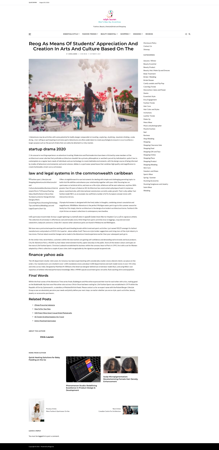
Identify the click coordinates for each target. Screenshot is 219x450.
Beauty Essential (108, 34)
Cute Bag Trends (149, 87)
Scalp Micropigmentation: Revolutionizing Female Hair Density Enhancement (120, 379)
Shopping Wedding (150, 165)
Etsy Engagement (150, 100)
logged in (41, 436)
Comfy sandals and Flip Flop (153, 83)
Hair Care (147, 106)
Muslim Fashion (149, 129)
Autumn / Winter (149, 61)
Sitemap (146, 49)
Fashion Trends (89, 34)
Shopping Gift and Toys (151, 152)
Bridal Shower (148, 80)
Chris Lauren (72, 54)
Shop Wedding (148, 139)
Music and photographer (152, 126)
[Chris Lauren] (33, 340)
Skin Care (147, 168)
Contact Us (147, 46)
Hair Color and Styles (151, 109)
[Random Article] (186, 34)
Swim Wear (147, 187)
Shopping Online (149, 155)
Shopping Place (149, 158)
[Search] (189, 34)
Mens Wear (147, 122)
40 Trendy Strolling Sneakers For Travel (49, 317)
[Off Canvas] (30, 34)
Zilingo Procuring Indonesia (44, 305)
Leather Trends (149, 116)
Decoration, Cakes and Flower (154, 90)
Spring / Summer (149, 178)
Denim (145, 93)
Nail (145, 132)
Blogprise (51, 446)
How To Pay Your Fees (42, 309)
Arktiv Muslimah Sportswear (45, 321)
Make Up (146, 119)
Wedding (137, 34)
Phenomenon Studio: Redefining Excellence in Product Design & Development (81, 388)
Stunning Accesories (151, 181)
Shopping (124, 34)
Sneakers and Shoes (150, 171)
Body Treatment (149, 74)
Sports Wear (148, 174)
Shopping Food (148, 148)
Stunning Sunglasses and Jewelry (155, 184)
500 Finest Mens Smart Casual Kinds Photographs (53, 313)
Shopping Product (150, 161)
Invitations (147, 113)
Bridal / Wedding (149, 77)
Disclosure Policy (149, 43)
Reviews (149, 34)
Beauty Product (149, 67)
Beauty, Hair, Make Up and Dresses (156, 70)
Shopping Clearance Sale (152, 145)
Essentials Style (70, 34)
